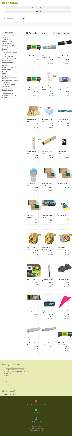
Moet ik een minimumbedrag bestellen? (17, 371)
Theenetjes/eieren (7, 88)
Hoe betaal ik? (10, 373)
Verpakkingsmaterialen (9, 95)
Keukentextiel (6, 69)
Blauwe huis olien (7, 43)
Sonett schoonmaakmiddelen (10, 84)
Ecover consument (7, 56)
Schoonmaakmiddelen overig (10, 80)
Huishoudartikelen (7, 62)
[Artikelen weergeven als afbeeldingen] (64, 33)
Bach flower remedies (8, 36)
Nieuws (7, 381)
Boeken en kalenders (8, 45)
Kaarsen (4, 65)
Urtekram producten (8, 93)
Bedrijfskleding (6, 39)
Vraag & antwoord (12, 364)
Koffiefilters (5, 71)
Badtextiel (5, 37)
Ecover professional (8, 60)
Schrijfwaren (6, 82)
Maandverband (6, 75)
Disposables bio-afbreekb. (9, 52)
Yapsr (42, 428)
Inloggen (38, 11)
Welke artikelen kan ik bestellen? (15, 369)
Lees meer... (9, 384)
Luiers (4, 73)
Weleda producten (7, 97)
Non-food (5, 78)
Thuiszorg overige (7, 90)
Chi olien (4, 49)
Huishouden (8, 33)
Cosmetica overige (7, 50)
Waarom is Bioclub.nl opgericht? (15, 368)
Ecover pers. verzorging (9, 58)
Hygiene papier (6, 64)
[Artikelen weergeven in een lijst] (68, 33)
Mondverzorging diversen (9, 77)
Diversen (5, 54)
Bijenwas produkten (8, 41)
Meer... (8, 375)
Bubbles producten (8, 47)
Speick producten (7, 86)
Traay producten (7, 91)
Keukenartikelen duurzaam (10, 67)
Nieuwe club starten (38, 7)
